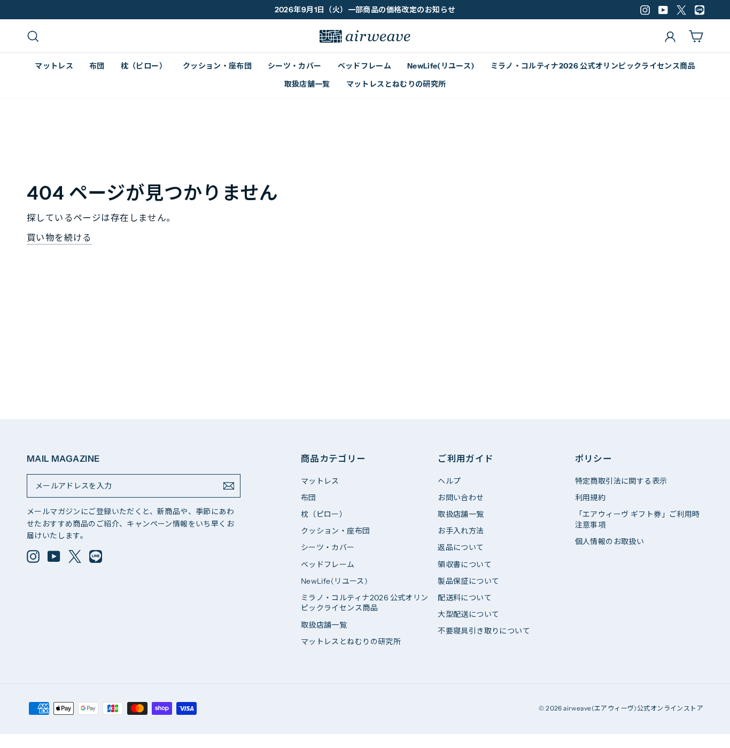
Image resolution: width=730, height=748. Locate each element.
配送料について (465, 597)
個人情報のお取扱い (609, 541)
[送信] (228, 485)
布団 (97, 66)
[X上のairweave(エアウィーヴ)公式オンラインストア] (74, 556)
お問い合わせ (461, 497)
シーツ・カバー (294, 66)
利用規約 (590, 497)
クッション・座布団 (217, 66)
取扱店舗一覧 (307, 84)
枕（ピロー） (144, 66)
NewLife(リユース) (441, 66)
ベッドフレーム (364, 66)
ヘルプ (449, 481)
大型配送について (468, 614)
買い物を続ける (59, 237)
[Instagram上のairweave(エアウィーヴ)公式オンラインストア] (33, 556)
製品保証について (468, 581)
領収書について (465, 564)
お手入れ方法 (461, 531)
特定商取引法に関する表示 (621, 481)
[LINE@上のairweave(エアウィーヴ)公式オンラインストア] (95, 556)
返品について (461, 547)
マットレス (54, 66)
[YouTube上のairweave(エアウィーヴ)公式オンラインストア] (54, 556)
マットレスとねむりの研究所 (396, 84)
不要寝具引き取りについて (484, 631)
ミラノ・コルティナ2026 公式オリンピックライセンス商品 (593, 66)
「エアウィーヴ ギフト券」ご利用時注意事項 (637, 519)
